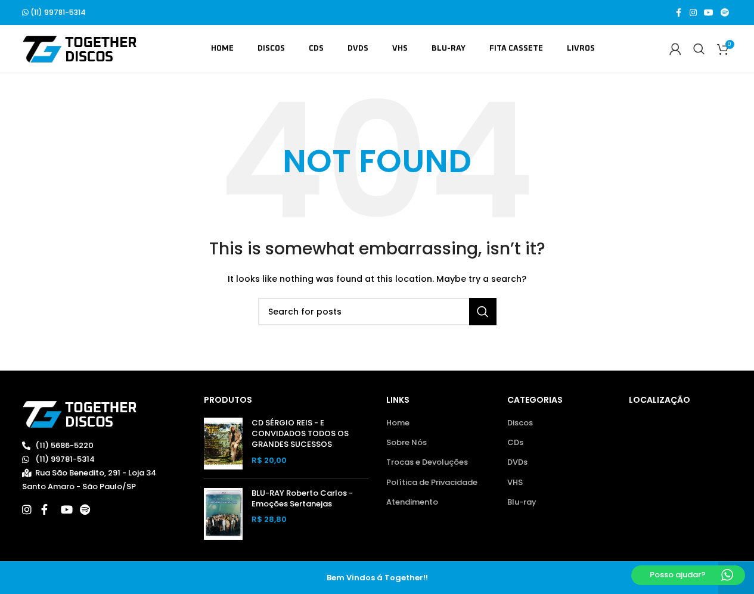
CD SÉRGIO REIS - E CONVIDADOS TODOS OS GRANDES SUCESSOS (300, 434)
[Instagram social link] (693, 13)
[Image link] (79, 413)
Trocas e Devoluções (427, 462)
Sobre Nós (406, 442)
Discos (520, 423)
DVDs (517, 462)
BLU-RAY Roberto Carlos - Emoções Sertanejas (302, 498)
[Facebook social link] (679, 13)
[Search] (699, 49)
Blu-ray (521, 502)
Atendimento (412, 502)
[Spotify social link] (725, 13)
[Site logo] (79, 48)
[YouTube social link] (708, 13)
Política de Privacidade (431, 482)
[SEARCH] (483, 311)
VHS (515, 482)
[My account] (675, 49)
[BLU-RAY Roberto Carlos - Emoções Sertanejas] (223, 514)
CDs (515, 442)
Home (397, 423)
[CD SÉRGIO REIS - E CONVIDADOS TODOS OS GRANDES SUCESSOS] (223, 443)
